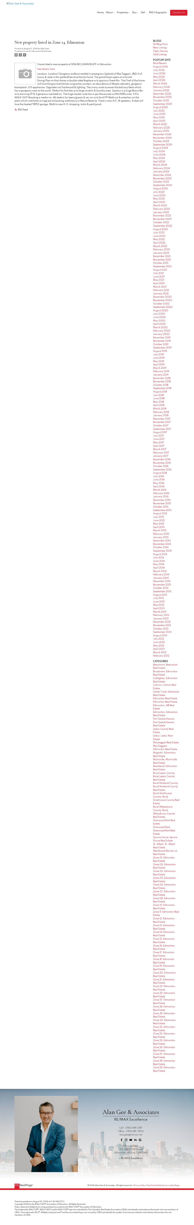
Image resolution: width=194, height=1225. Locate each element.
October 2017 (160, 425)
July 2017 (158, 436)
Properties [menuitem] (122, 12)
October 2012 (160, 629)
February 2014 (161, 574)
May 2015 (158, 524)
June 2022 (159, 236)
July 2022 (159, 232)
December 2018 (161, 378)
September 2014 (162, 551)
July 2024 (159, 151)
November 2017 (162, 422)
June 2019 (159, 358)
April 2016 (159, 486)
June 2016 (159, 480)
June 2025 (159, 114)
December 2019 (162, 338)
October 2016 (160, 466)
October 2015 (160, 507)
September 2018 (162, 388)
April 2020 (159, 324)
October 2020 (161, 304)
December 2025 (162, 94)
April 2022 (159, 243)
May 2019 (158, 361)
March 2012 (159, 652)
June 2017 (159, 439)
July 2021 (158, 273)
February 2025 (161, 128)
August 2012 (160, 635)
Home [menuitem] (100, 12)
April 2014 (159, 568)
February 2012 (161, 656)
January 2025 (161, 131)
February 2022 (161, 249)
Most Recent (160, 63)
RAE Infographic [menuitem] (158, 12)
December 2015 (162, 500)
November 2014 (162, 544)
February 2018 (161, 412)
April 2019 (159, 364)
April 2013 (159, 608)
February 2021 (161, 290)
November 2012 (162, 625)
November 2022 (162, 219)
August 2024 (160, 148)
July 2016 (158, 476)
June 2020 (159, 317)
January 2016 (161, 497)
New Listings (160, 48)
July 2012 (158, 639)
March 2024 (160, 165)
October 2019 (160, 344)
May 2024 (159, 158)
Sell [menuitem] (143, 12)
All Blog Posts (160, 44)
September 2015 (162, 510)
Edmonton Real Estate (165, 698)
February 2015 (161, 534)
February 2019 (161, 371)
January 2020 (161, 334)
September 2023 (162, 185)
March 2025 (160, 124)
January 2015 (161, 537)
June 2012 (159, 642)
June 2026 (159, 73)
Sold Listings (160, 54)
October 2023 (161, 182)
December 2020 (162, 297)
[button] (178, 13)
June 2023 (159, 195)
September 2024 (162, 145)
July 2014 (158, 557)
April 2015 (159, 527)
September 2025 (162, 104)
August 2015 (160, 513)
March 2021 (159, 287)
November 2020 (162, 300)
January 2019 (161, 375)
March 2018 (159, 409)
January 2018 (160, 415)
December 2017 (161, 419)
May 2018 (158, 402)
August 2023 (160, 188)
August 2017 (160, 432)
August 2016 (160, 473)
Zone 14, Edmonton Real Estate (37, 51)
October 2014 (160, 547)
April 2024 (159, 161)
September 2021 (162, 266)
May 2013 (158, 605)
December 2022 (162, 216)
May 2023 (159, 199)
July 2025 (159, 111)
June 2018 (159, 398)
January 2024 (161, 172)
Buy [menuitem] (134, 12)
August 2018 (160, 392)
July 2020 (159, 314)
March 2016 (159, 490)
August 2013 (160, 595)
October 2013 (160, 588)
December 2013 (162, 581)
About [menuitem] (109, 12)
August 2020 (160, 310)
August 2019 (160, 351)
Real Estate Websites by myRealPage (163, 1185)
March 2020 (160, 327)
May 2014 (158, 564)
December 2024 (162, 134)
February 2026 (161, 87)
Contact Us (179, 13)
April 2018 (158, 405)
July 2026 (159, 70)
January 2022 (161, 253)
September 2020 (162, 307)
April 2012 (159, 649)
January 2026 (161, 90)
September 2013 (162, 591)
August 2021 (160, 270)
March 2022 (160, 246)
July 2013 (158, 598)
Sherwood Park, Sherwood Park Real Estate (164, 830)
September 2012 (162, 632)
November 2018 (162, 381)
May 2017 (158, 442)
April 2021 (159, 283)
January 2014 (161, 578)
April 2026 (159, 80)
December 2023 (162, 175)
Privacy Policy (140, 1185)
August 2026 (160, 67)
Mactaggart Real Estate (166, 742)
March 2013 (159, 612)
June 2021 (159, 277)
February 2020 (161, 331)
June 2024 (159, 155)
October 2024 (161, 141)
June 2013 (159, 602)
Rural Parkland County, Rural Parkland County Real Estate (165, 786)
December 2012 (162, 622)
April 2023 (159, 202)
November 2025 (162, 97)
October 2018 (160, 385)
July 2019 (158, 354)
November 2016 (162, 463)
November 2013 (162, 585)
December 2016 (162, 459)
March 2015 (159, 530)
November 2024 (162, 138)
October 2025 (161, 100)
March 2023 (160, 205)
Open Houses (160, 51)
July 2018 (158, 395)
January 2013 (161, 618)
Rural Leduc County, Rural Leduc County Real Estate (164, 776)
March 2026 (160, 84)
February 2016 (161, 493)
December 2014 (162, 541)
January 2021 (161, 293)
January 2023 (161, 212)
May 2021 (158, 280)
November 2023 (162, 178)
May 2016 (158, 483)
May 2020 (159, 321)
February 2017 (161, 453)
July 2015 (158, 517)
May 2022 (159, 239)
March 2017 (159, 449)
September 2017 (162, 429)
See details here (46, 69)
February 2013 (161, 615)
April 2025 (159, 121)
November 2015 (162, 503)
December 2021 (162, 256)
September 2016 (162, 470)
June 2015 (159, 520)
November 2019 (162, 341)
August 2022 (160, 229)
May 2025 (159, 117)
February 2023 (161, 209)
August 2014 (160, 554)
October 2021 (160, 263)
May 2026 (159, 77)
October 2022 (161, 222)
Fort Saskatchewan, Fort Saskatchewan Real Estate (164, 722)
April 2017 (158, 446)
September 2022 (162, 226)
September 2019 (162, 348)
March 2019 (159, 368)
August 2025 (160, 107)
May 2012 (158, 646)
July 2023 (159, 192)
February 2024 (161, 168)
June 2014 (159, 561)
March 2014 (159, 571)
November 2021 (162, 260)
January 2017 (160, 456)
